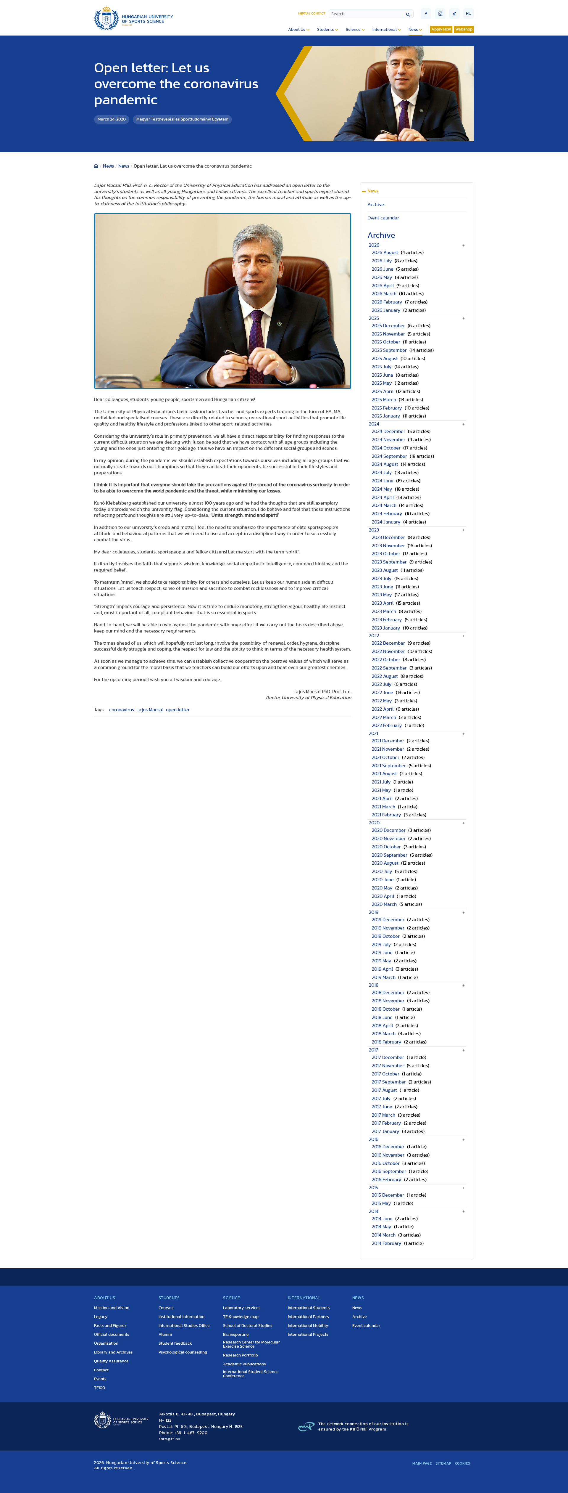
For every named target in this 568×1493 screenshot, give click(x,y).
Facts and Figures (110, 1326)
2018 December (388, 992)
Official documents (111, 1335)
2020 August (385, 863)
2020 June (383, 879)
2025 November (388, 334)
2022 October (386, 659)
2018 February (386, 1042)
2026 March (384, 293)
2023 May (382, 595)
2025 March (384, 399)
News (413, 30)
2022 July (382, 684)
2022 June (382, 692)
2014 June (382, 1218)
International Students (309, 1308)
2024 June (382, 481)
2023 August (385, 570)
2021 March (383, 807)
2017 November (388, 1065)
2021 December (388, 741)
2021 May (381, 790)
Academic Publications (244, 1364)
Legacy (100, 1317)
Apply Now (441, 29)
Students (325, 30)
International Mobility (308, 1326)
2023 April (382, 603)
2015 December (388, 1195)
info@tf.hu (169, 1439)
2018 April (382, 1025)
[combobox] (371, 13)
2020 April (383, 896)
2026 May (382, 277)
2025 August (385, 358)
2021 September (389, 765)
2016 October (386, 1163)
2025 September (389, 350)
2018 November (388, 1000)
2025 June (382, 375)
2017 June (382, 1107)
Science (353, 30)
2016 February (386, 1179)
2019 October (386, 936)
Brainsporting (236, 1335)
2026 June (382, 269)
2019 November (388, 928)
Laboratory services (242, 1308)
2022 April (382, 709)
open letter (178, 709)
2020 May (382, 888)
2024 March (384, 505)
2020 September (389, 855)
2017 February (386, 1123)
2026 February (387, 302)
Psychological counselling (183, 1352)
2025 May (382, 383)
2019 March (384, 977)
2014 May (381, 1226)
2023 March (384, 611)
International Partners (308, 1317)
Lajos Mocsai (150, 709)
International (384, 30)
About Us (296, 30)
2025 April (382, 391)
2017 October (385, 1074)
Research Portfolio (240, 1355)
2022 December (388, 643)
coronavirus (121, 709)
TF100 (99, 1388)
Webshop (463, 29)
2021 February (386, 815)
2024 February (387, 513)
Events (100, 1379)
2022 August (385, 676)
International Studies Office (184, 1326)
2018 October (386, 1009)
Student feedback (175, 1343)
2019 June (382, 952)
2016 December (388, 1146)
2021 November (388, 749)
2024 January (386, 522)
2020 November (389, 838)
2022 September (389, 668)
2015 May (381, 1203)
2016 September (389, 1171)
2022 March (384, 717)
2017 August (384, 1090)
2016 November (388, 1155)
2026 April (383, 285)
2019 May (381, 961)
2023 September (389, 562)
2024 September (389, 456)
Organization (106, 1343)
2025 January (386, 416)
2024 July (382, 472)
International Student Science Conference (251, 1374)
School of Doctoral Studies (247, 1326)
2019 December (388, 919)
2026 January (386, 310)
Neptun (304, 13)
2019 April (382, 969)
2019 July (381, 944)
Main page (422, 1463)
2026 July (382, 261)
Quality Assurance (111, 1361)
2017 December (388, 1057)
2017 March (383, 1115)
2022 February (387, 725)
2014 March (384, 1235)
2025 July (382, 367)
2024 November (388, 439)
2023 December (388, 537)
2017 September (389, 1082)
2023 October (386, 553)
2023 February (387, 619)
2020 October (386, 847)
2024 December (388, 431)
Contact (318, 13)
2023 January (386, 628)
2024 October (386, 448)
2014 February (386, 1243)
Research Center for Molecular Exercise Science (251, 1344)
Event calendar (383, 218)
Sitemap (443, 1463)
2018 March (384, 1033)
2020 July (382, 871)
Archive (375, 204)
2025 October (386, 342)
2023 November (388, 545)
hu (468, 14)
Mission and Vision (111, 1308)
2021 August (384, 773)
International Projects (308, 1335)
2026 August (385, 252)
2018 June (382, 1017)
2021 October (385, 757)
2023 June (382, 587)
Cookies (462, 1463)
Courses (166, 1308)
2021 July (381, 782)
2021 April (382, 798)
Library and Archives (113, 1352)
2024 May (382, 489)
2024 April (383, 497)
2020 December (389, 830)
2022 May (382, 701)
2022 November (388, 651)
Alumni (165, 1335)
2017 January (385, 1131)
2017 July (381, 1098)
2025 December (388, 325)
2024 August (385, 464)
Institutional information (181, 1317)
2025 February (387, 408)
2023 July (382, 578)
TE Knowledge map (241, 1317)
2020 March (384, 904)
